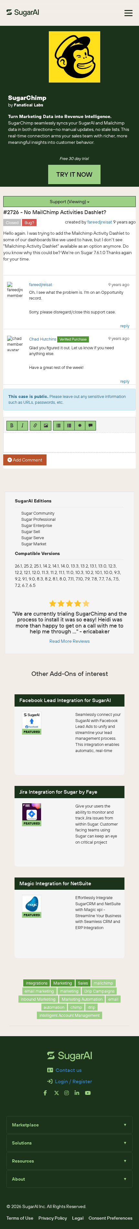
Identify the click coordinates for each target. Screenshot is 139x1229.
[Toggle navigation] (128, 13)
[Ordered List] (69, 426)
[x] (59, 1095)
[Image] (45, 426)
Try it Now (74, 174)
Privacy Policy (52, 1218)
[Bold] (11, 426)
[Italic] (22, 426)
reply (124, 325)
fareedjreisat (99, 222)
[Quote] (90, 426)
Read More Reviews (69, 641)
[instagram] (69, 1095)
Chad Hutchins (42, 339)
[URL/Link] (35, 426)
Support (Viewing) (68, 201)
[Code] (79, 426)
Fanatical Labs (28, 104)
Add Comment (27, 460)
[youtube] (90, 1095)
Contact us (69, 1070)
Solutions (69, 1143)
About (69, 1179)
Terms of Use (19, 1218)
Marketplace (69, 1125)
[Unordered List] (58, 426)
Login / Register (73, 1081)
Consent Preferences (111, 1218)
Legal (77, 1218)
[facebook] (49, 1095)
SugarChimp (27, 98)
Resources (69, 1161)
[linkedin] (80, 1095)
